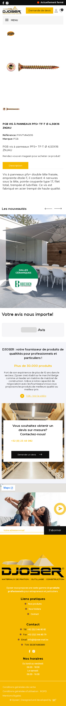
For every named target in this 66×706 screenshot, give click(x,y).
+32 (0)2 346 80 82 (36, 629)
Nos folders (35, 609)
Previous (48, 207)
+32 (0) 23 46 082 (22, 440)
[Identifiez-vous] (56, 10)
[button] (3, 340)
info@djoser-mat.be (38, 639)
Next (58, 207)
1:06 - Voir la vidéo (36, 395)
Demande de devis (40, 10)
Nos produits (35, 604)
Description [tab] (15, 165)
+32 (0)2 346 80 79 (37, 634)
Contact (35, 614)
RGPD (43, 691)
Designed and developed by (36, 700)
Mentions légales (12, 695)
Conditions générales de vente (19, 687)
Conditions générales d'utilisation (20, 691)
